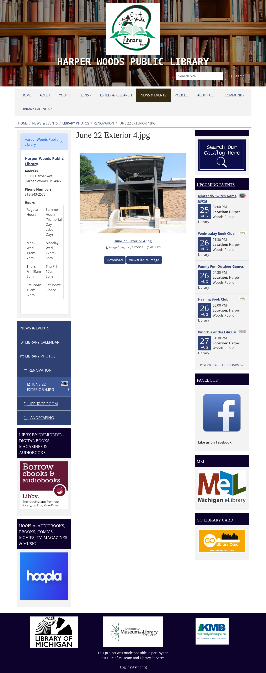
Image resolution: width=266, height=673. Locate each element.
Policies (181, 95)
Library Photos (75, 123)
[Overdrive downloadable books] (44, 484)
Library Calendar (36, 109)
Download (115, 260)
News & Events (153, 95)
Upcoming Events (216, 184)
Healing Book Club (213, 299)
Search (239, 76)
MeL (201, 461)
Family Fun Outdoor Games (221, 266)
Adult (45, 95)
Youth (64, 95)
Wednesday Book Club (216, 233)
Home (26, 95)
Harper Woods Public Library (41, 142)
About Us (205, 95)
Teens (84, 95)
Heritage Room (42, 403)
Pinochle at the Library (217, 332)
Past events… (209, 365)
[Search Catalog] (222, 155)
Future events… (233, 365)
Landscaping (40, 417)
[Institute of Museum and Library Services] (133, 631)
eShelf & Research (116, 95)
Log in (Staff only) (133, 667)
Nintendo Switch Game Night (217, 198)
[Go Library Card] (222, 540)
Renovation (104, 123)
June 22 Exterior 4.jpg (133, 241)
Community (235, 95)
